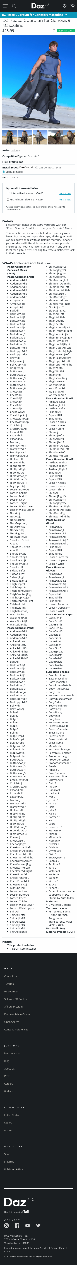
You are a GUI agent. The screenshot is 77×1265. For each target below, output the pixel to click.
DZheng (15, 150)
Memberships (12, 1053)
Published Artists (13, 1169)
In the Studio (11, 1115)
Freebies (9, 1161)
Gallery (8, 1122)
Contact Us (10, 976)
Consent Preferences (16, 1029)
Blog (6, 1061)
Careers (8, 1083)
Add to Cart (66, 30)
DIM (58, 167)
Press (7, 1076)
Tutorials (9, 983)
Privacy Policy (58, 1248)
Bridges (8, 1091)
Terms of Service (39, 1248)
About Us (9, 1068)
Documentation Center (17, 1014)
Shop (7, 1154)
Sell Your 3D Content (16, 999)
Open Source (11, 1022)
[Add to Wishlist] (54, 30)
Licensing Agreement (15, 1248)
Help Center (11, 991)
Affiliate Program (13, 1006)
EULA (7, 1251)
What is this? (65, 193)
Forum (7, 1130)
